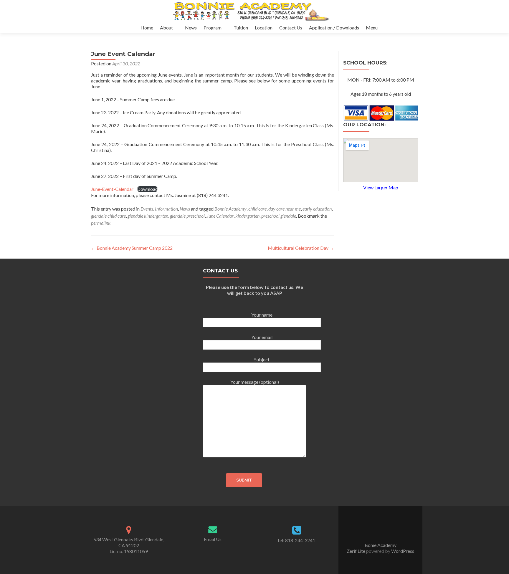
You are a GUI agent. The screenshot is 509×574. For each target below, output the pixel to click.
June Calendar (220, 216)
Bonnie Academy (230, 208)
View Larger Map (380, 187)
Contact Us (290, 27)
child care (257, 208)
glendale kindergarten (148, 216)
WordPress (402, 551)
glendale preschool (187, 216)
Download (147, 189)
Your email (261, 337)
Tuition (241, 27)
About (166, 27)
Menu (372, 27)
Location (263, 27)
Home (147, 27)
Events (147, 208)
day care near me (284, 208)
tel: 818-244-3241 (296, 540)
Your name (261, 314)
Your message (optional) (254, 382)
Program (213, 27)
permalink (100, 223)
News (191, 27)
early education (317, 208)
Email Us (213, 539)
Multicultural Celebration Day (301, 248)
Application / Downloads (334, 27)
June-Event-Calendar (112, 189)
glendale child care (108, 216)
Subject (262, 359)
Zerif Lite (356, 551)
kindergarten (247, 216)
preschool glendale (278, 216)
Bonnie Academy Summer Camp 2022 (132, 248)
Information (166, 208)
